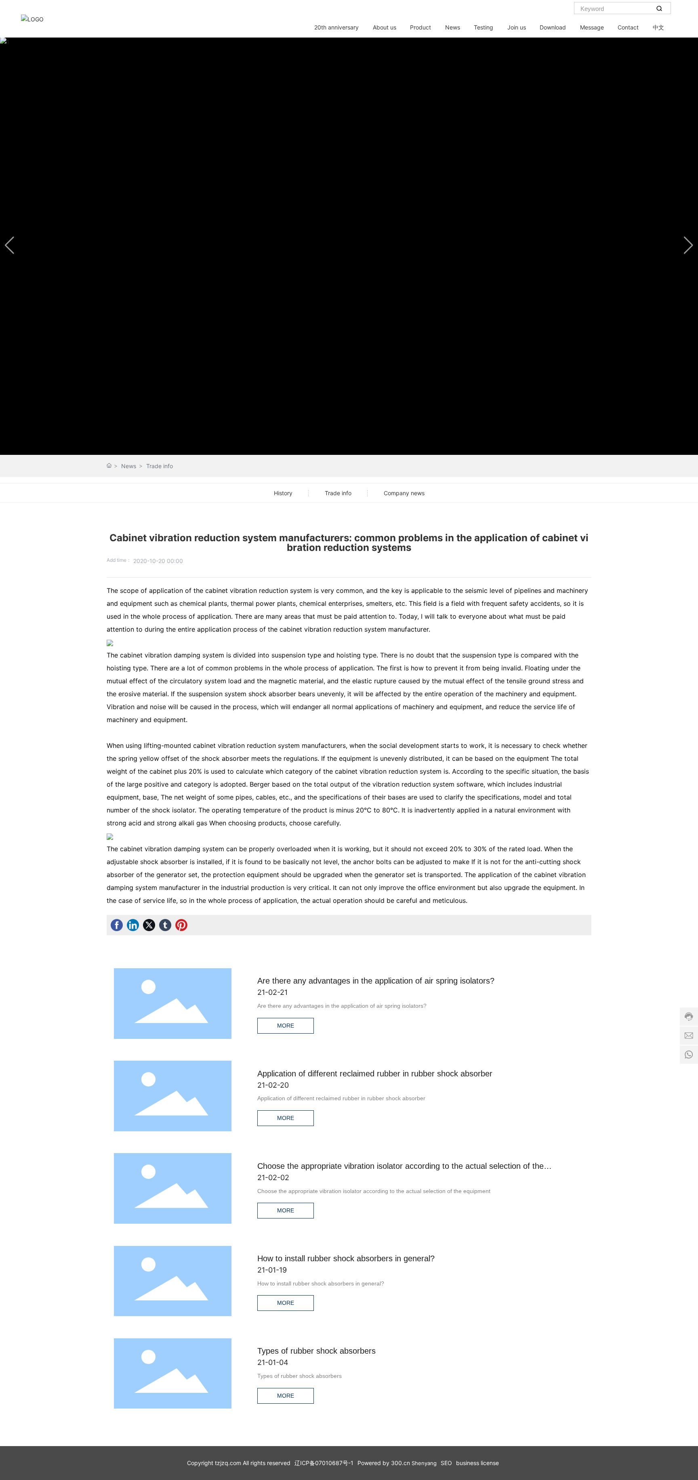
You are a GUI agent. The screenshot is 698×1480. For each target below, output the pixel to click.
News (128, 466)
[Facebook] (117, 925)
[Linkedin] (133, 925)
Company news (404, 493)
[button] (688, 245)
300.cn (400, 1462)
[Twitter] (149, 925)
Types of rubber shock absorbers (316, 1350)
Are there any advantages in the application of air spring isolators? (375, 980)
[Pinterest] (181, 925)
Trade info (159, 466)
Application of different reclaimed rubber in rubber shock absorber (374, 1073)
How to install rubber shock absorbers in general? (346, 1258)
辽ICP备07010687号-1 (323, 1462)
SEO (446, 1462)
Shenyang (424, 1463)
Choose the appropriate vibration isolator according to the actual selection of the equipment (373, 1191)
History (283, 493)
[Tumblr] (165, 925)
